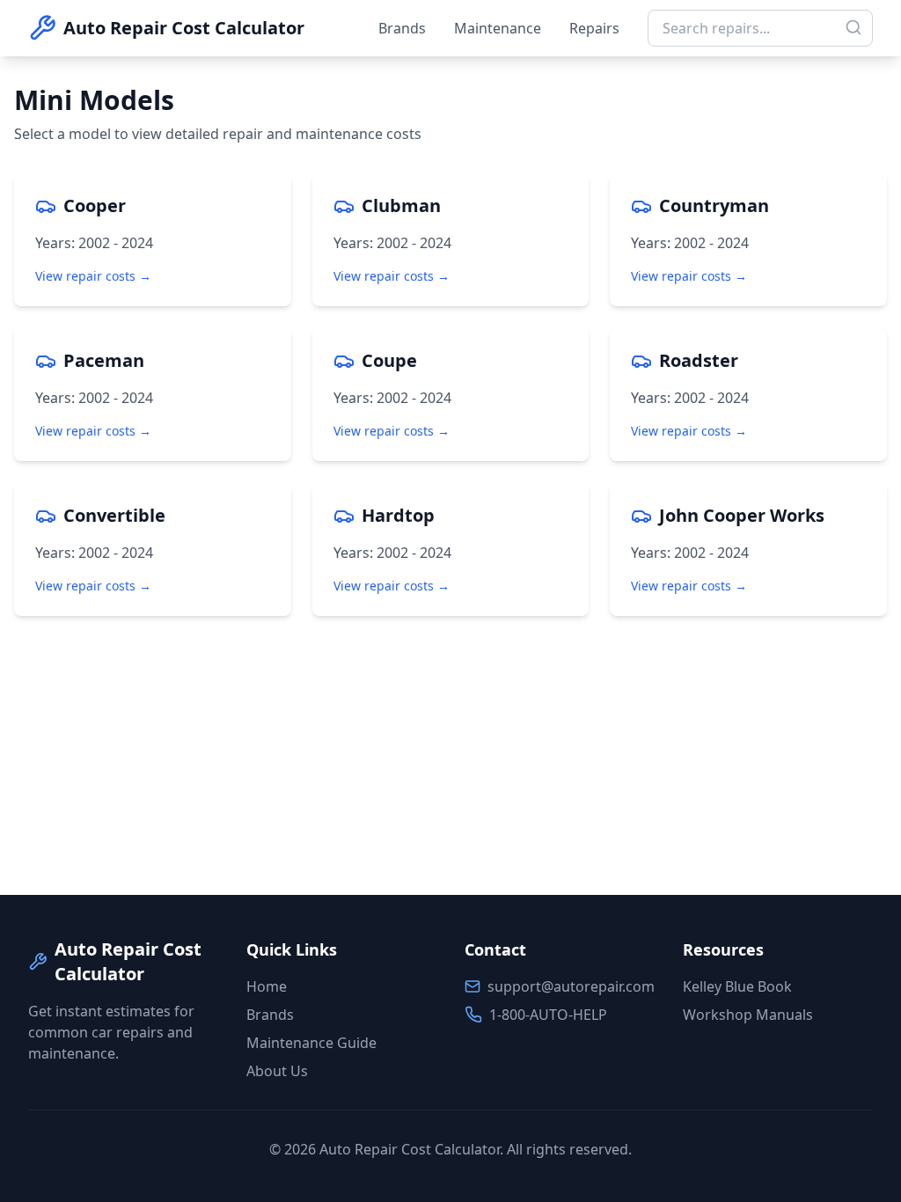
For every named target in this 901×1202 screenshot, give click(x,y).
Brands (402, 28)
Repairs (594, 28)
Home (266, 986)
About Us (277, 1071)
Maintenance (497, 28)
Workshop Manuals (748, 1014)
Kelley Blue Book (737, 986)
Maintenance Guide (311, 1042)
